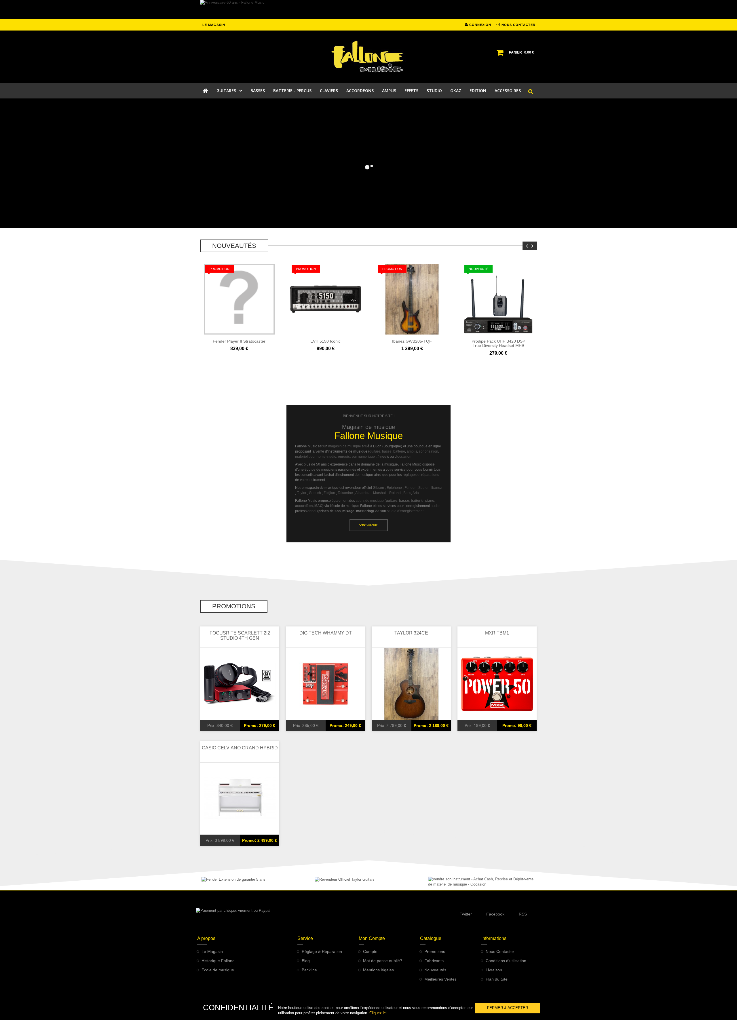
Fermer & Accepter (507, 1008)
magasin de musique (344, 446)
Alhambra (363, 493)
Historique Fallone (218, 960)
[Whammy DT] (326, 683)
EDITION (478, 90)
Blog (306, 960)
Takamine (345, 493)
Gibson (378, 488)
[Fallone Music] (368, 56)
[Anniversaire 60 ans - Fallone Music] (368, 9)
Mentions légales (378, 970)
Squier (423, 488)
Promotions (434, 951)
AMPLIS (389, 90)
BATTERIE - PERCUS (292, 90)
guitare (374, 451)
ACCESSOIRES (508, 90)
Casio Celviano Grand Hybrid (240, 747)
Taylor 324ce (411, 632)
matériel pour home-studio (315, 457)
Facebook (495, 914)
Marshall (380, 493)
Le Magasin (212, 951)
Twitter (466, 914)
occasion (404, 457)
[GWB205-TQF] (412, 299)
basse (387, 451)
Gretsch (315, 493)
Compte (370, 951)
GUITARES (226, 90)
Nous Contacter (500, 951)
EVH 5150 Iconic (325, 341)
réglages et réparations (421, 475)
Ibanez (436, 488)
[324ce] (411, 683)
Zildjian (329, 493)
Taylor (301, 493)
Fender (410, 488)
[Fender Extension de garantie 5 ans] (233, 879)
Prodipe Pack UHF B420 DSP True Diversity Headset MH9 (498, 343)
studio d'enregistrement (405, 511)
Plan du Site (497, 979)
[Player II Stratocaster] (239, 299)
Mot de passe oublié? (382, 960)
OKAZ (455, 90)
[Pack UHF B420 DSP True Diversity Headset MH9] (498, 299)
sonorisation (428, 451)
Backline (309, 970)
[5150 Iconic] (325, 299)
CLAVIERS (329, 90)
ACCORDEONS (360, 90)
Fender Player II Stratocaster (239, 341)
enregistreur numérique (356, 457)
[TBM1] (497, 683)
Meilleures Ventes (440, 979)
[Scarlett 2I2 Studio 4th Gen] (240, 683)
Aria (416, 493)
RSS (523, 914)
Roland (395, 493)
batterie (399, 451)
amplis (412, 451)
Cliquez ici (378, 1013)
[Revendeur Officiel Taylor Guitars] (345, 879)
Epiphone (394, 488)
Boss (407, 493)
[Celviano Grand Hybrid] (240, 798)
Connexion (479, 24)
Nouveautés (435, 970)
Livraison (494, 970)
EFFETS (411, 90)
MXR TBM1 (497, 632)
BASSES (257, 90)
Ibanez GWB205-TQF (412, 341)
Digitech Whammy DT (325, 632)
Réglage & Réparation (322, 951)
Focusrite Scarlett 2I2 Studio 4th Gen (240, 635)
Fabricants (434, 960)
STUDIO (434, 90)
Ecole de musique (218, 970)
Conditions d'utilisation (506, 960)
